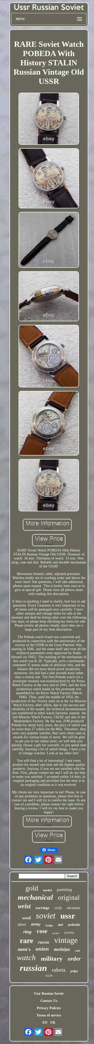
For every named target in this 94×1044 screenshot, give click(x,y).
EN (45, 1022)
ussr (67, 915)
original (69, 897)
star (60, 925)
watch (26, 957)
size (48, 976)
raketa (58, 970)
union (42, 949)
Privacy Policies (49, 1008)
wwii (26, 917)
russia (43, 942)
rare (26, 940)
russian (33, 968)
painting (64, 889)
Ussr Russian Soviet (49, 993)
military (52, 958)
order (74, 959)
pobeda (74, 925)
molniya (62, 949)
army (36, 924)
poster (55, 933)
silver (22, 924)
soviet (45, 915)
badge (49, 925)
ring (27, 931)
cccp (58, 908)
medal (47, 890)
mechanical (35, 897)
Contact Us (48, 1001)
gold (32, 888)
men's (24, 949)
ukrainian (73, 908)
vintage (66, 940)
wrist (24, 906)
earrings (42, 908)
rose (42, 931)
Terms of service (49, 1015)
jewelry (69, 932)
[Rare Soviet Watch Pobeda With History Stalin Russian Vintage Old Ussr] (49, 119)
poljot (74, 971)
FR (52, 1022)
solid (77, 950)
